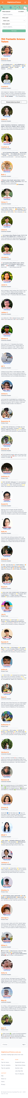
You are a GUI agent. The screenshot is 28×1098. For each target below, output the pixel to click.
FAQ (2, 1076)
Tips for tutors (5, 1062)
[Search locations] (25, 14)
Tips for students (5, 1065)
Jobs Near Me (19, 1071)
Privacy (3, 1084)
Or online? (21, 11)
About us (3, 1078)
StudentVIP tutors (20, 1062)
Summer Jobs (19, 1068)
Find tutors (14, 30)
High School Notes (20, 1065)
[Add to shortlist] (2, 47)
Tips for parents (5, 1068)
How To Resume (19, 1074)
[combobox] (14, 14)
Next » (24, 1044)
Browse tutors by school (13, 102)
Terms (2, 1081)
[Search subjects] (25, 26)
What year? (5, 17)
